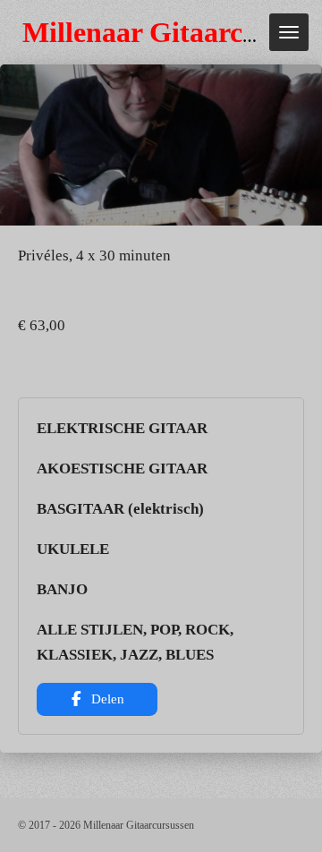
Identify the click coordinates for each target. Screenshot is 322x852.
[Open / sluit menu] (289, 32)
